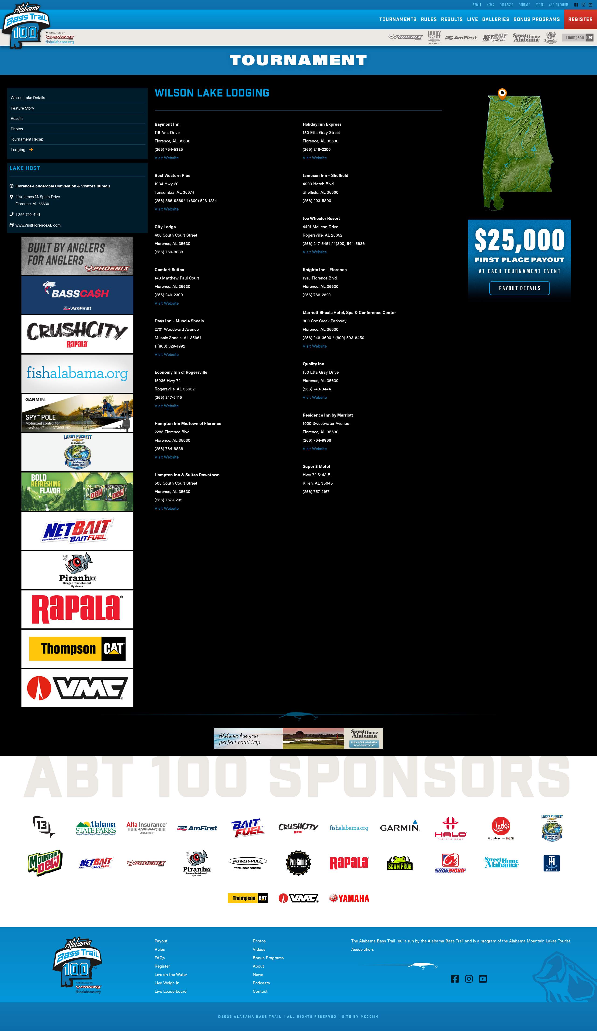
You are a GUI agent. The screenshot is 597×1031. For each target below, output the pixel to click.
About (477, 4)
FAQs (160, 957)
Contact (524, 4)
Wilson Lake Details (28, 97)
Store (540, 4)
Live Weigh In (167, 983)
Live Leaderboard (171, 991)
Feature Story (22, 108)
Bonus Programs (537, 20)
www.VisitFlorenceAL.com (38, 225)
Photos (17, 128)
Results (17, 118)
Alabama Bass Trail (446, 941)
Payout (161, 941)
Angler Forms (559, 4)
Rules (160, 949)
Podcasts (507, 4)
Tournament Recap (27, 139)
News (490, 4)
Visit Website (167, 157)
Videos (259, 949)
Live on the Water (171, 974)
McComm (370, 1017)
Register (580, 20)
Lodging (18, 149)
